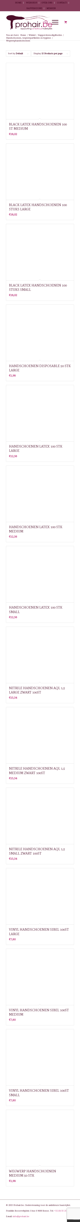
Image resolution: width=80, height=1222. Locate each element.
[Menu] (53, 22)
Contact (62, 2)
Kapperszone (34, 8)
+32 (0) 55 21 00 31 (63, 1211)
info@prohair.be (21, 1216)
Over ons (46, 2)
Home (18, 2)
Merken (51, 8)
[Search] (44, 22)
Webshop (31, 2)
